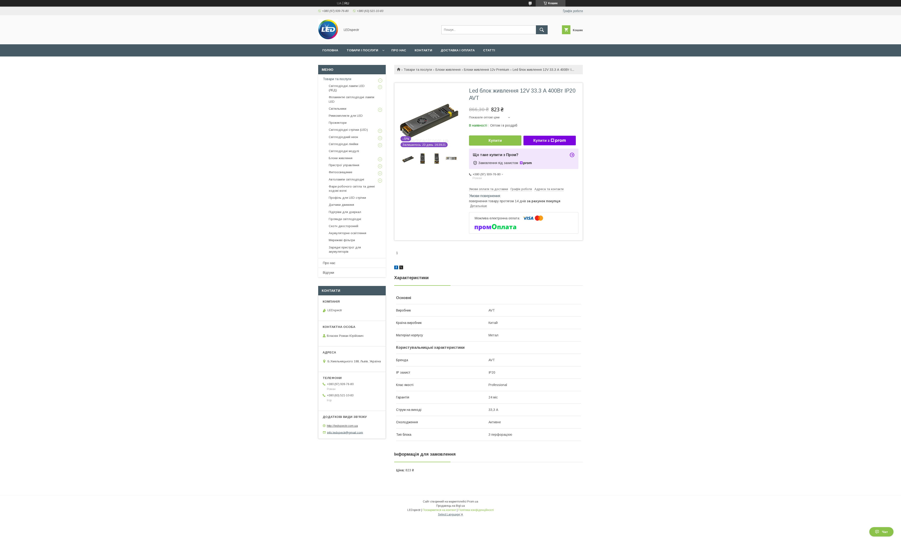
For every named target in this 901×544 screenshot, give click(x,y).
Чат (885, 532)
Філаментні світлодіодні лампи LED (351, 99)
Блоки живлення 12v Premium (486, 69)
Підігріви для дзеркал (345, 212)
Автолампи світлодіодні (346, 179)
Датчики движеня (341, 204)
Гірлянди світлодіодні (345, 219)
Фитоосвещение (340, 172)
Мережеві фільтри (342, 240)
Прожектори (338, 122)
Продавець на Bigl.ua (450, 505)
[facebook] (396, 268)
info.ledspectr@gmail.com (345, 432)
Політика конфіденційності (476, 510)
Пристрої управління (344, 165)
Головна (330, 50)
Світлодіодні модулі (344, 151)
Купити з (541, 141)
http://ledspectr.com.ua (342, 426)
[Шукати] (542, 29)
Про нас (398, 50)
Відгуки (328, 272)
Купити (495, 141)
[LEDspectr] (328, 38)
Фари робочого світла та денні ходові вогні (352, 188)
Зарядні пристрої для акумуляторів (345, 249)
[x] (401, 268)
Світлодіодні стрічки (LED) (348, 129)
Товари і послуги (362, 50)
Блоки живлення (448, 69)
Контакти (423, 50)
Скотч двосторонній (343, 226)
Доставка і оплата (458, 50)
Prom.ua (472, 501)
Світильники (337, 108)
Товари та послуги (418, 69)
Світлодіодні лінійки (343, 144)
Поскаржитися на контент (439, 510)
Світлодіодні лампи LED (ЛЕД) (347, 88)
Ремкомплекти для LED (346, 115)
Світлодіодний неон (343, 137)
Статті (489, 50)
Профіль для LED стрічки (347, 197)
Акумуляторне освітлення (347, 233)
